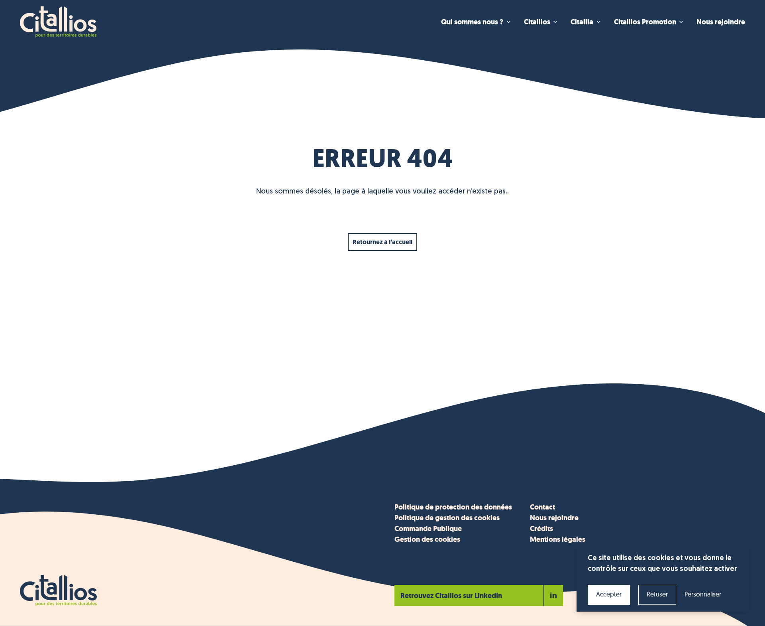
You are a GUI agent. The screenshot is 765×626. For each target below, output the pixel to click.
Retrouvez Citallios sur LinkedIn (451, 595)
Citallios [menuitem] (537, 22)
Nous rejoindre (554, 518)
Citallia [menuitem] (582, 22)
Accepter (609, 595)
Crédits (541, 528)
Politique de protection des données (453, 507)
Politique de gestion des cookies (447, 518)
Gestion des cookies (427, 539)
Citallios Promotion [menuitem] (645, 22)
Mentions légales (557, 539)
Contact (542, 507)
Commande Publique (428, 528)
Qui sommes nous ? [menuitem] (472, 22)
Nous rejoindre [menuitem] (720, 22)
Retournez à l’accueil (382, 242)
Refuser (657, 595)
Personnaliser (703, 595)
